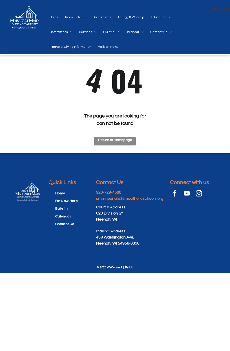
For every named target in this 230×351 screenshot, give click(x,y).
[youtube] (186, 194)
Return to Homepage (115, 140)
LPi (131, 267)
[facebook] (174, 194)
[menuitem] (54, 12)
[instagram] (198, 194)
